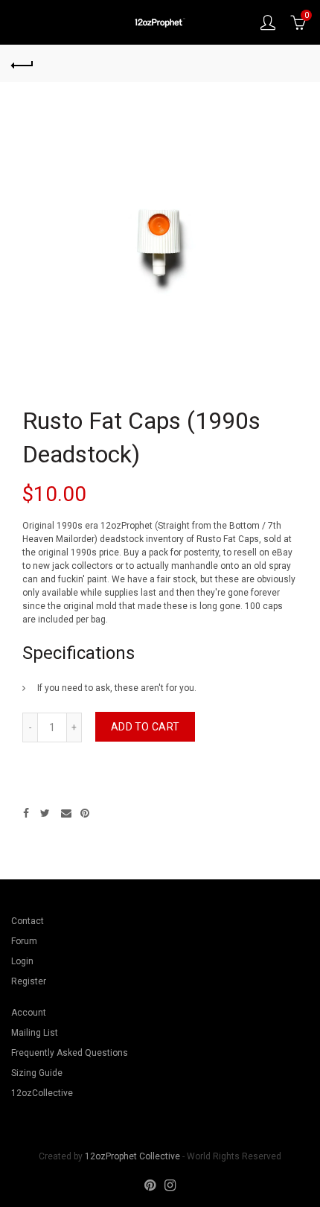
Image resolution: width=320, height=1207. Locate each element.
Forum (24, 941)
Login (22, 961)
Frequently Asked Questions (69, 1053)
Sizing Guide (37, 1073)
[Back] (22, 63)
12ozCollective (42, 1093)
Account (28, 1012)
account (268, 22)
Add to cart (145, 727)
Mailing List (34, 1033)
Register (28, 981)
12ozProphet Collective (132, 1156)
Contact (27, 921)
